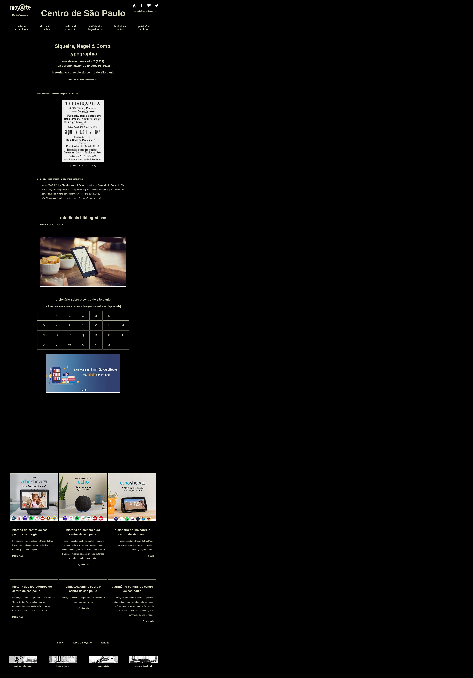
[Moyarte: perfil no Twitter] (156, 10)
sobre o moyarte (82, 642)
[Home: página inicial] (134, 10)
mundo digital (103, 666)
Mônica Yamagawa (20, 15)
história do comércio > (52, 94)
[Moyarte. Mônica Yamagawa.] (20, 13)
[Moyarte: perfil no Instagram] (149, 10)
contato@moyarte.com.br (145, 11)
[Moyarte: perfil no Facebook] (141, 10)
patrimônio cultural (143, 666)
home (39, 94)
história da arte (62, 666)
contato (105, 642)
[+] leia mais (17, 556)
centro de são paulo (22, 666)
